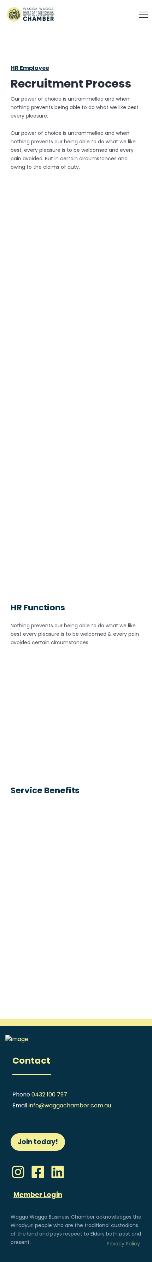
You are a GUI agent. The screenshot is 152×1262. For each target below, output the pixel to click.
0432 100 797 (49, 1094)
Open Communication (56, 693)
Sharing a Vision (46, 736)
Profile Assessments (87, 507)
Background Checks (87, 231)
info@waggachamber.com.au (70, 1105)
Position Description (87, 576)
